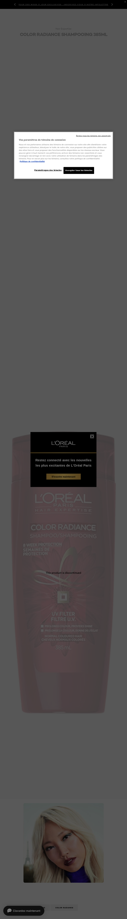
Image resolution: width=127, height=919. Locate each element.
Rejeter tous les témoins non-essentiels (93, 136)
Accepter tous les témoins (78, 170)
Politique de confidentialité (32, 161)
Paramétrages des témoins (48, 170)
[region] (63, 155)
